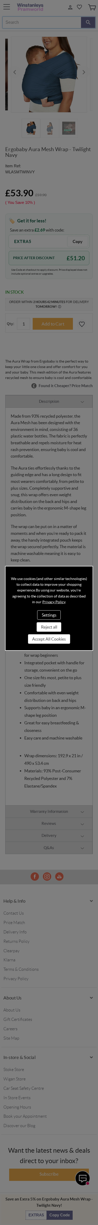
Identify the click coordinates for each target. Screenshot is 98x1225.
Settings (49, 615)
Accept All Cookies (49, 639)
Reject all (49, 627)
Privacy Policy (53, 602)
